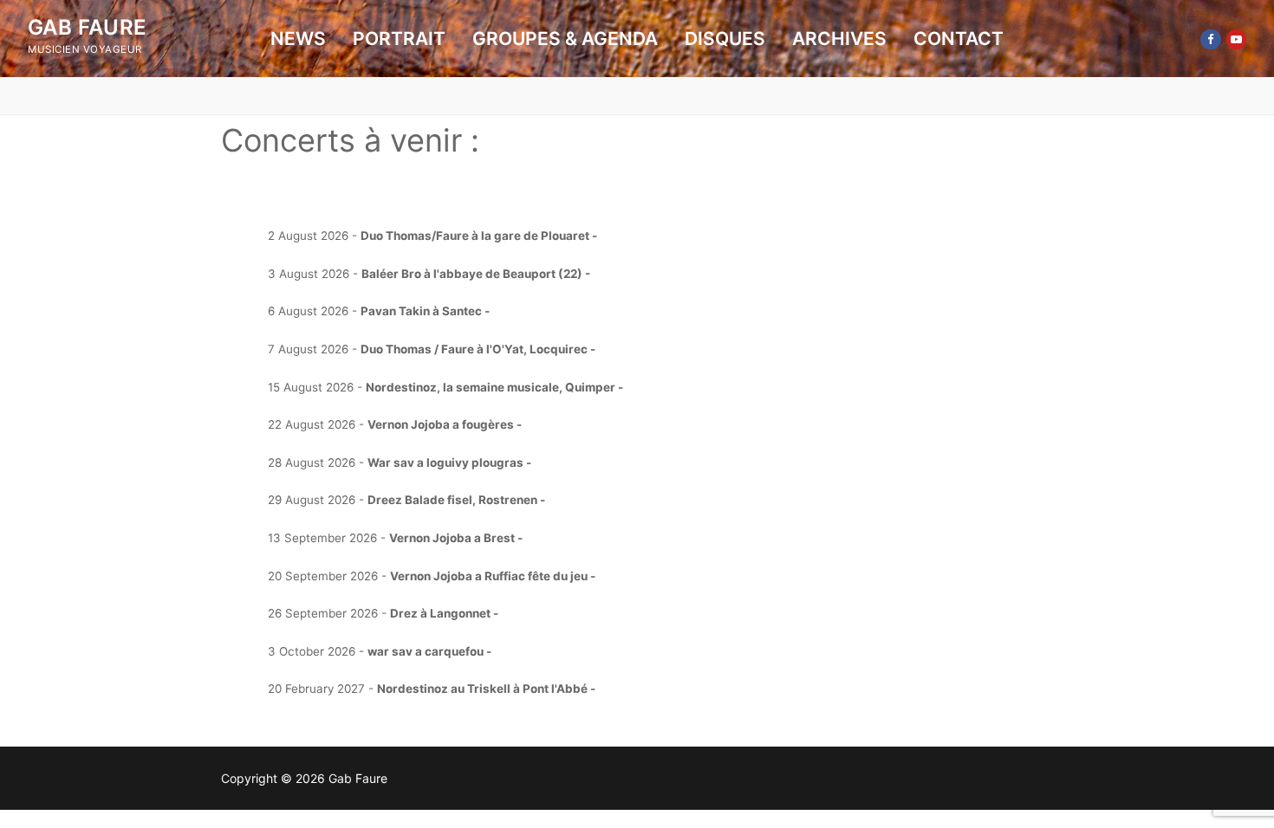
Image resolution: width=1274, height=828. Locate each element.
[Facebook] (1210, 39)
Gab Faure (87, 27)
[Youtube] (1236, 39)
